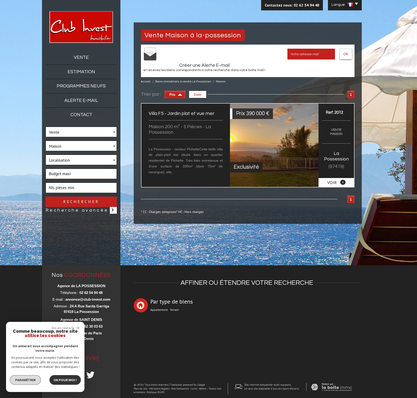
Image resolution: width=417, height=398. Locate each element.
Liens (194, 388)
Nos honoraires (180, 388)
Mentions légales (159, 388)
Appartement (159, 309)
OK (345, 54)
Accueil (146, 81)
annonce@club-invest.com (87, 299)
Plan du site (140, 388)
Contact (81, 114)
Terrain (174, 309)
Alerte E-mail (81, 100)
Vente (81, 57)
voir (332, 182)
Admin (203, 388)
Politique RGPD (156, 392)
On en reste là (63, 328)
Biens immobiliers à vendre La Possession (183, 81)
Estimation (81, 71)
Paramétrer (25, 380)
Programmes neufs (81, 86)
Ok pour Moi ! (65, 380)
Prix (172, 94)
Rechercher (81, 201)
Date (197, 94)
